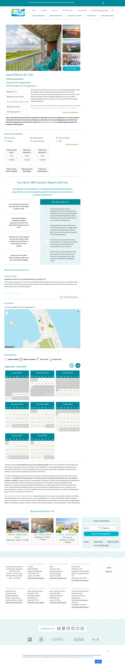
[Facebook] (58, 628)
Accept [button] (98, 661)
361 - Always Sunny (42, 534)
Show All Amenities (71, 144)
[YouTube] (68, 628)
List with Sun (91, 15)
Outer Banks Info (56, 15)
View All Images (71, 68)
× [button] (107, 650)
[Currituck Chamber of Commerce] (57, 639)
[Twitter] (63, 628)
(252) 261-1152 (77, 569)
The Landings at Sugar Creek (17, 102)
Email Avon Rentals (56, 596)
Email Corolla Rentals (34, 571)
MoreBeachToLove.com (47, 122)
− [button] (6, 314)
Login (33, 10)
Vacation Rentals (38, 15)
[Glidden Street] (44, 312)
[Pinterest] (82, 628)
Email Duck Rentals (56, 571)
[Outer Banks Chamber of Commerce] (41, 639)
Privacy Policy (89, 657)
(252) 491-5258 (77, 593)
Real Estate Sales (107, 15)
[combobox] (102, 10)
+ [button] (6, 311)
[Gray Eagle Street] (49, 324)
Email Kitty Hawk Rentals (80, 571)
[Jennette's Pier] (52, 327)
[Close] (102, 3)
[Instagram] (77, 628)
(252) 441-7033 (10, 593)
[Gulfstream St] (53, 331)
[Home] (18, 12)
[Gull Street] (47, 317)
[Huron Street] (58, 345)
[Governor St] (56, 339)
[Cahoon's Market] (50, 326)
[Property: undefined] (42, 329)
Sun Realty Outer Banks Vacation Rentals (19, 496)
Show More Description (70, 112)
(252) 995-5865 (55, 593)
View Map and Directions (35, 578)
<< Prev (71, 365)
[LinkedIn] (73, 628)
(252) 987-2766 (32, 593)
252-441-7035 (82, 10)
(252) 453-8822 (32, 569)
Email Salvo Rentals (33, 596)
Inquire (86, 541)
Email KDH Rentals (11, 596)
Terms (78, 347)
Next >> (77, 365)
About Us (109, 571)
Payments (44, 10)
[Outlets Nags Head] (39, 321)
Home (109, 567)
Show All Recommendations (69, 297)
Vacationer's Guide (74, 15)
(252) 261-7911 (55, 569)
